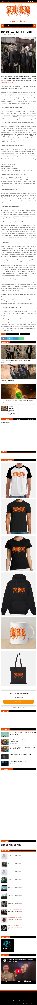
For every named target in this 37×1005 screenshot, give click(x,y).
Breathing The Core (18, 21)
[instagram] (34, 1)
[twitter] (30, 1)
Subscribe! (18, 702)
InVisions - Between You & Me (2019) (15, 917)
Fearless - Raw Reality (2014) (13, 854)
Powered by (14, 707)
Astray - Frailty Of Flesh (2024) (18, 761)
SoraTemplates (12, 1003)
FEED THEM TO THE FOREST (12, 334)
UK (28, 334)
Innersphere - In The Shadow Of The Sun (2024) (17, 901)
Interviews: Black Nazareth (13, 925)
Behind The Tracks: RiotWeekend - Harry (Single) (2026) (15, 360)
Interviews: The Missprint (7, 380)
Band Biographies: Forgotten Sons (15, 909)
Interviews (23, 334)
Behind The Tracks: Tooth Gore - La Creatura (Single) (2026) (17, 400)
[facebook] (28, 1)
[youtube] (33, 1)
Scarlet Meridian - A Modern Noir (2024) (20, 754)
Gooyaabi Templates (29, 1003)
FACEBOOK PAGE (8, 82)
